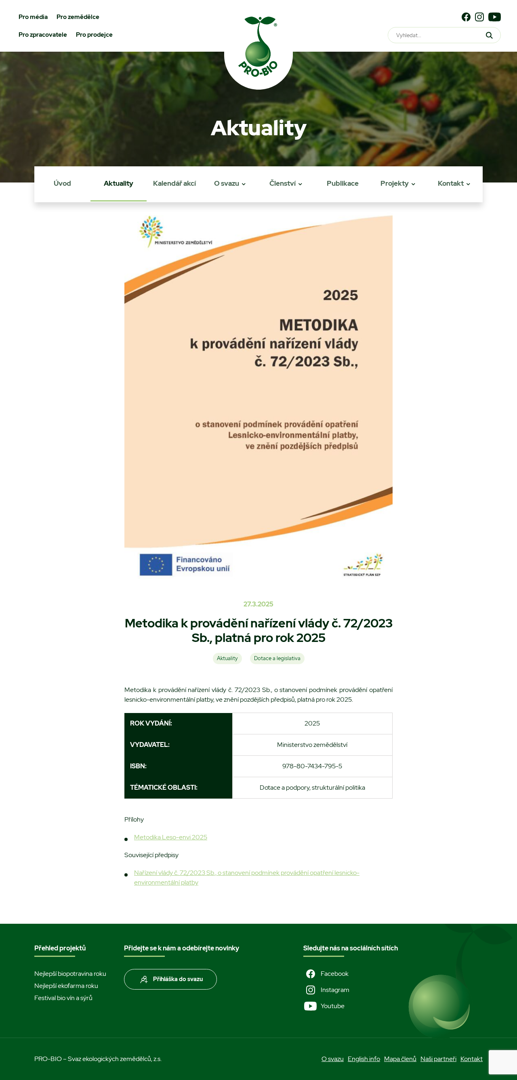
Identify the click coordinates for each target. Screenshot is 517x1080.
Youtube (333, 1006)
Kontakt (451, 183)
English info (364, 1059)
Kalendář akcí (174, 183)
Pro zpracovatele (43, 35)
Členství (282, 183)
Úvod (62, 183)
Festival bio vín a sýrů (63, 998)
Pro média (33, 17)
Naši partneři (438, 1059)
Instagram (335, 990)
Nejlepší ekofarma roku (66, 985)
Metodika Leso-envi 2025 (170, 837)
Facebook (335, 973)
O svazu (226, 183)
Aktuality (118, 183)
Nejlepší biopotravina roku (70, 973)
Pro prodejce (94, 35)
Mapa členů (400, 1059)
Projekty (394, 183)
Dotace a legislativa (277, 658)
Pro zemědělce (78, 17)
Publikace (343, 183)
